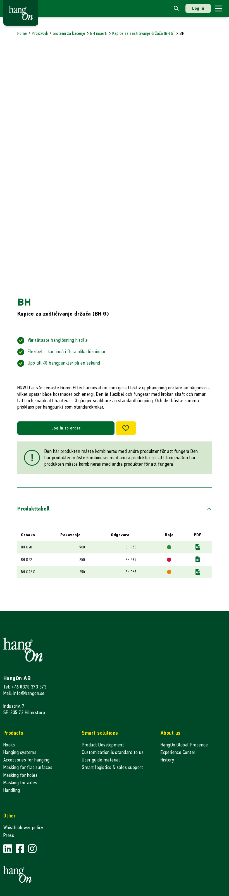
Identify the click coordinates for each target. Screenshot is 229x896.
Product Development (103, 745)
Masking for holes (20, 775)
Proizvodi (40, 33)
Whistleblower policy (23, 827)
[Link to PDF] (197, 547)
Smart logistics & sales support (112, 767)
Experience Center (178, 752)
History (167, 760)
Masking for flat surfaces (27, 767)
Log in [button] (198, 8)
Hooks (9, 745)
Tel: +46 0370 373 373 (24, 687)
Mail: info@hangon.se (24, 693)
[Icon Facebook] (21, 849)
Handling (11, 790)
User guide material (101, 760)
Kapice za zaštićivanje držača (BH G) (143, 33)
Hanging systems (19, 752)
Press (8, 835)
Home (22, 33)
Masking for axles (20, 783)
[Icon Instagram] (32, 849)
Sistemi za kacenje (69, 33)
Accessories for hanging (26, 760)
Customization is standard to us (113, 752)
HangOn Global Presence (184, 745)
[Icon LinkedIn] (8, 849)
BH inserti (98, 33)
